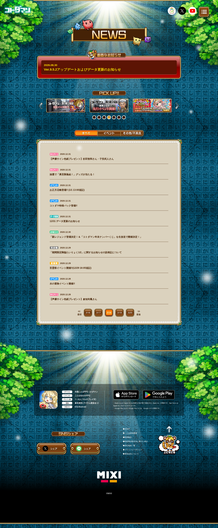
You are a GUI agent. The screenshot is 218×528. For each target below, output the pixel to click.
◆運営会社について (131, 454)
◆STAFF (126, 429)
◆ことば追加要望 (130, 433)
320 (130, 313)
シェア (53, 448)
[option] (65, 105)
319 (119, 313)
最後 (138, 314)
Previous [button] (41, 106)
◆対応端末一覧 (129, 445)
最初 (79, 314)
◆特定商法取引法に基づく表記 (135, 441)
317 (98, 313)
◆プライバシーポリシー (132, 450)
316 (88, 313)
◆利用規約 (127, 437)
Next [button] (177, 106)
